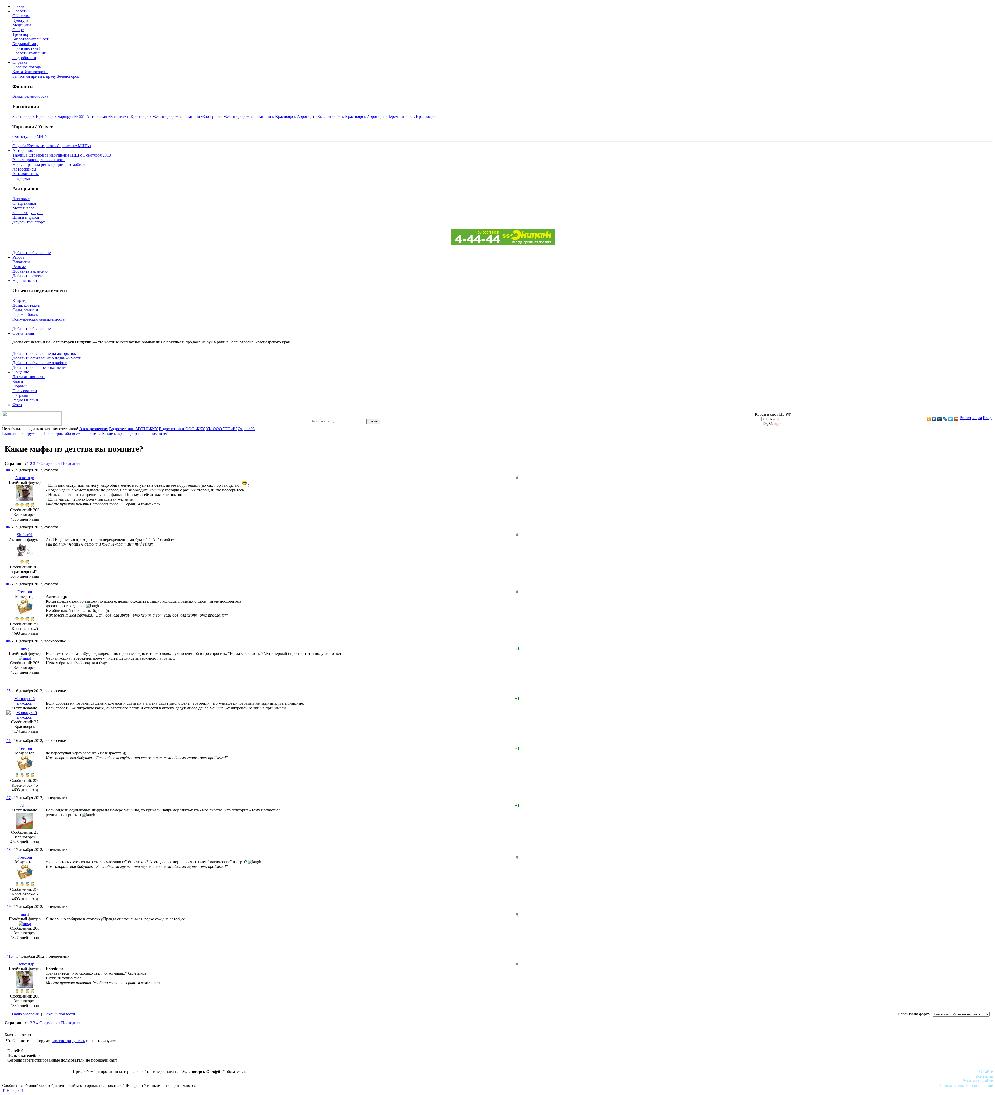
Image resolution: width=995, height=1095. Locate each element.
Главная (19, 6)
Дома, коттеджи (26, 305)
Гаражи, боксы (25, 314)
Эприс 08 (246, 429)
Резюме (19, 266)
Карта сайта (208, 1085)
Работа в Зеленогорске (128, 1076)
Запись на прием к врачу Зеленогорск (45, 76)
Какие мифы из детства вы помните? (135, 433)
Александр (24, 478)
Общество (21, 15)
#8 (8, 849)
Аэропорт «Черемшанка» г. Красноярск (402, 116)
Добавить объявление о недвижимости (46, 358)
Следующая (49, 463)
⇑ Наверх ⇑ (13, 1090)
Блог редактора (114, 1081)
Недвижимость (25, 280)
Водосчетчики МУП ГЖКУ (133, 429)
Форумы (19, 386)
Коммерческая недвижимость (38, 319)
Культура (20, 20)
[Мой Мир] (939, 419)
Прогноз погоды (27, 67)
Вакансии (21, 262)
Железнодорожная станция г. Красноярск (259, 116)
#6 (8, 740)
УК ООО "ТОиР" (221, 429)
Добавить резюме (27, 276)
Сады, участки (25, 310)
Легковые (21, 198)
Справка (19, 62)
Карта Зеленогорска (30, 71)
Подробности (24, 57)
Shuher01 (25, 535)
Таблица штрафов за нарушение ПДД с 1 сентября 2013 (61, 155)
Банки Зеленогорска (30, 96)
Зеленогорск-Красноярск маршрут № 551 (48, 116)
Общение (20, 372)
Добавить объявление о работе (39, 363)
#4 (8, 641)
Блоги (17, 381)
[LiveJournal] (945, 419)
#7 (8, 797)
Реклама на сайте (978, 1081)
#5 (8, 691)
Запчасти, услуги (27, 212)
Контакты (984, 1076)
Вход (987, 417)
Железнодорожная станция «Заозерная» (187, 116)
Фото (17, 404)
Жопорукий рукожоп (24, 700)
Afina (24, 805)
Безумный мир (25, 43)
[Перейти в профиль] (24, 500)
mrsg (25, 649)
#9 (8, 906)
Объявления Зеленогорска (74, 1081)
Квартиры (21, 300)
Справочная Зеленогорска (25, 1081)
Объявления (23, 333)
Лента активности (28, 377)
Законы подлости (60, 1014)
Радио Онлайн (25, 400)
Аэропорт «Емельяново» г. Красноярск (331, 116)
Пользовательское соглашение (966, 1085)
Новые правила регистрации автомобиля (48, 164)
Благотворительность (31, 39)
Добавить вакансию (30, 271)
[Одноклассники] (929, 419)
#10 (9, 956)
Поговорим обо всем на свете (70, 433)
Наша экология (25, 1014)
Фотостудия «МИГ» (30, 136)
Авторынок (22, 150)
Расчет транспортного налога (38, 160)
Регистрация (971, 417)
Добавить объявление (31, 252)
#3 (8, 584)
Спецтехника (24, 203)
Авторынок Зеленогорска (24, 1076)
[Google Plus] (956, 419)
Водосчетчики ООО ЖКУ (182, 429)
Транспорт (21, 34)
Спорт (18, 29)
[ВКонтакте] (934, 419)
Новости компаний (29, 53)
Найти (373, 421)
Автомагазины (25, 174)
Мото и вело (23, 208)
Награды (20, 395)
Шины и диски (25, 217)
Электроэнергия (93, 429)
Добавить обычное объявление (39, 367)
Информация (23, 178)
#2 (8, 527)
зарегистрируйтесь (68, 1041)
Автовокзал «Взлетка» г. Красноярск (118, 116)
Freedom (24, 592)
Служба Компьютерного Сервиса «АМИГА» (51, 146)
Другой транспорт (28, 222)
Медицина (21, 25)
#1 (8, 470)
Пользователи (24, 390)
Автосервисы (24, 169)
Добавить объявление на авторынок (44, 353)
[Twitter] (950, 419)
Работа (18, 257)
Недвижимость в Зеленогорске (78, 1076)
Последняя (70, 463)
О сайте (986, 1071)
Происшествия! (26, 48)
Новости (20, 11)
